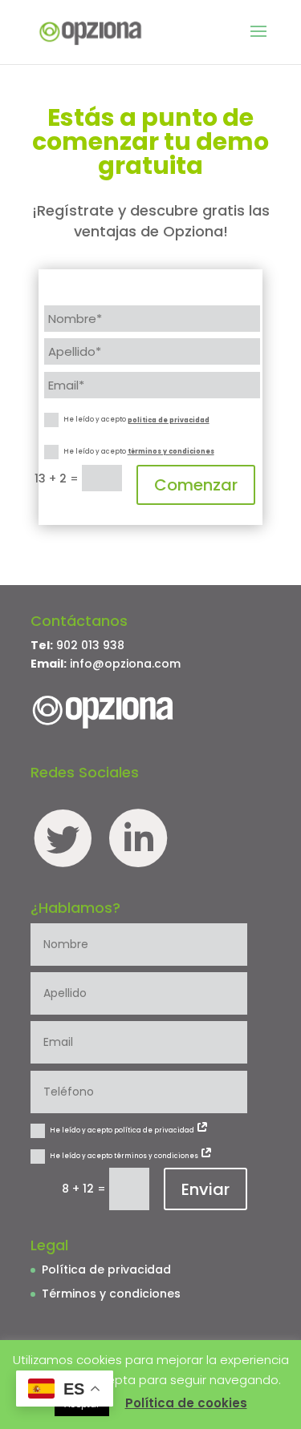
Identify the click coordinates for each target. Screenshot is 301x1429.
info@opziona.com (125, 664)
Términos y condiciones (111, 1294)
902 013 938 (90, 645)
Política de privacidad (106, 1269)
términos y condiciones (171, 451)
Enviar (205, 1189)
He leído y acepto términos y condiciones (125, 1156)
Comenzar (196, 485)
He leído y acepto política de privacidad (123, 1130)
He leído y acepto (136, 420)
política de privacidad (168, 420)
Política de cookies (186, 1403)
